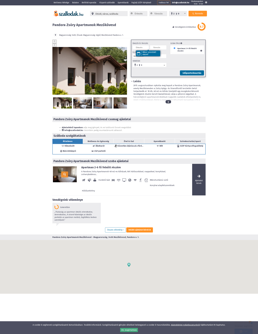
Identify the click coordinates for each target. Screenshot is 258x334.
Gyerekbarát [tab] (160, 141)
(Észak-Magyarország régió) (89, 35)
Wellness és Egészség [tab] (98, 141)
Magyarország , (68, 35)
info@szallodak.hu (180, 2)
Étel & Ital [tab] (129, 141)
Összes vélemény (115, 230)
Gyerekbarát (123, 2)
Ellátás (136, 52)
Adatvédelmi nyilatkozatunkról (185, 325)
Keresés (198, 13)
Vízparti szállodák (107, 2)
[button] (129, 265)
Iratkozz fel (164, 2)
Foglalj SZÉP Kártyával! (141, 2)
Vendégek (136, 61)
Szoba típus (175, 43)
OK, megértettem (129, 330)
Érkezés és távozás (140, 43)
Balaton (75, 2)
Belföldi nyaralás (89, 2)
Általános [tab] (67, 141)
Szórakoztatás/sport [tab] (190, 141)
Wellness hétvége (61, 2)
